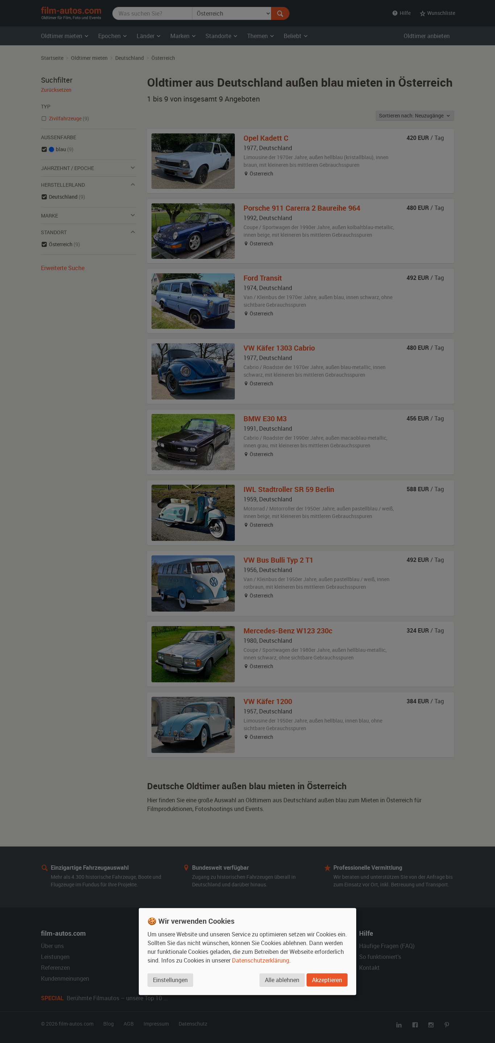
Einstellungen (170, 980)
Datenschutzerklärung (260, 960)
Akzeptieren (327, 980)
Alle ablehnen (282, 980)
